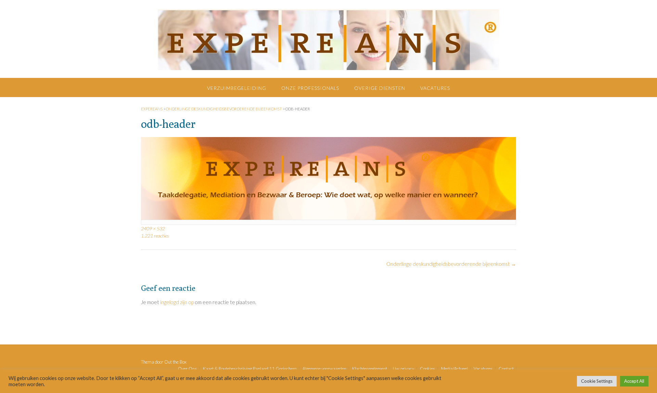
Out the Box (175, 362)
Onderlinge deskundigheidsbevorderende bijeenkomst (451, 264)
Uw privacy (403, 369)
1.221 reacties (155, 236)
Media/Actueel (454, 369)
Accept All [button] (634, 381)
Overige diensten (379, 88)
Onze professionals (310, 88)
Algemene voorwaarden (324, 369)
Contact (506, 369)
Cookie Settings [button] (597, 381)
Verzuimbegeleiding (236, 88)
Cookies (427, 369)
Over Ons (187, 369)
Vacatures (435, 88)
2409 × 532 (153, 228)
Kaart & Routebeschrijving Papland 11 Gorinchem (250, 369)
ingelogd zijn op (177, 302)
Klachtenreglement (369, 369)
